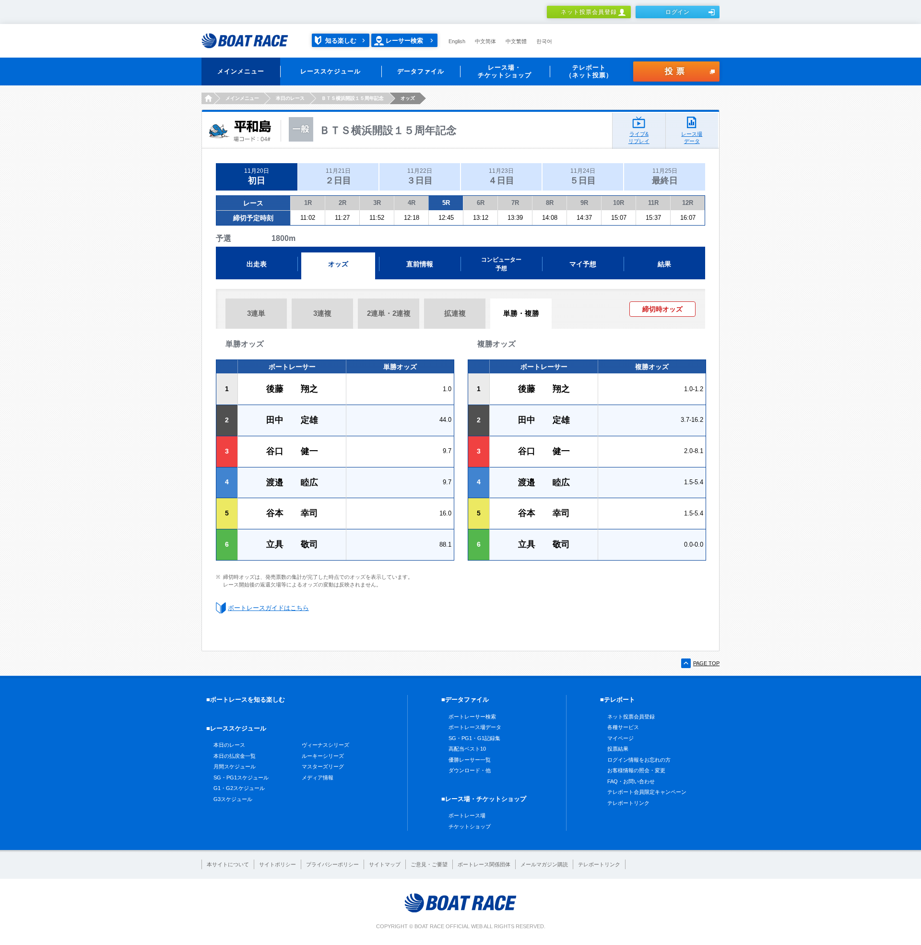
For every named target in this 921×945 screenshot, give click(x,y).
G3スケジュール (232, 799)
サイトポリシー (277, 864)
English (457, 41)
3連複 (322, 313)
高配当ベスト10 (467, 749)
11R (653, 202)
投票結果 (617, 749)
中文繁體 (516, 41)
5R (446, 202)
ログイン (677, 12)
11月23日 (501, 176)
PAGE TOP (706, 663)
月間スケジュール (234, 766)
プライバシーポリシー (332, 864)
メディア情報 (317, 777)
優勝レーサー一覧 (470, 760)
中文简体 (485, 41)
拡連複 (455, 313)
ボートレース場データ (475, 727)
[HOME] (207, 98)
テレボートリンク (628, 803)
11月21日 (338, 176)
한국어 (544, 41)
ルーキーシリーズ (323, 756)
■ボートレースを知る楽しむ (245, 699)
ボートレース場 (467, 815)
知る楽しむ (340, 40)
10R (618, 202)
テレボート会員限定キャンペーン (646, 792)
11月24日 (583, 176)
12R (687, 202)
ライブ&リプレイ (638, 137)
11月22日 (420, 176)
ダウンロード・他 (470, 770)
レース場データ (691, 137)
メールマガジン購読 (544, 864)
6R (480, 202)
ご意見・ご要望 (429, 864)
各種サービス (623, 727)
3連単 (256, 313)
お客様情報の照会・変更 (636, 770)
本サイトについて (228, 864)
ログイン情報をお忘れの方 (639, 760)
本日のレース (229, 745)
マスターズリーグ (323, 766)
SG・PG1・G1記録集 (474, 738)
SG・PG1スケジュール (241, 777)
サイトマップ (385, 864)
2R (342, 202)
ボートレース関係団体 (484, 864)
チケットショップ (470, 826)
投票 (676, 71)
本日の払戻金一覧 (234, 756)
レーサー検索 (404, 40)
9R (584, 202)
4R (411, 202)
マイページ (620, 738)
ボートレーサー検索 (472, 716)
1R (308, 202)
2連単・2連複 (389, 313)
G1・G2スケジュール (239, 788)
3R (377, 202)
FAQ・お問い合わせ (631, 781)
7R (515, 202)
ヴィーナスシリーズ (325, 745)
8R (550, 202)
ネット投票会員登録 (589, 12)
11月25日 (665, 176)
